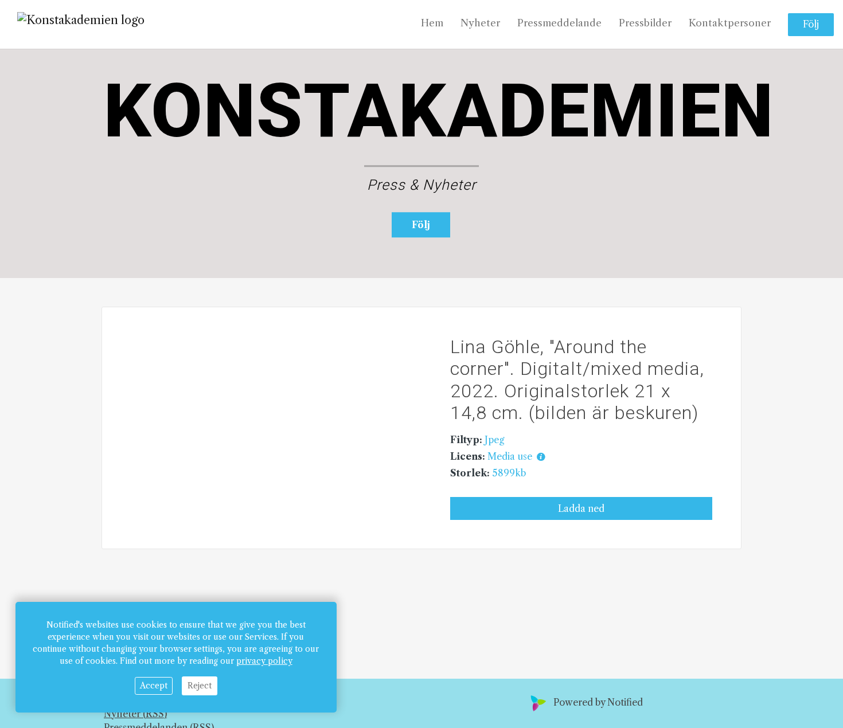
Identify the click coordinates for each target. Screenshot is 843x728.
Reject (200, 685)
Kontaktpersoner (730, 23)
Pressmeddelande (559, 23)
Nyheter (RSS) (135, 713)
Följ (811, 24)
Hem (432, 23)
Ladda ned (581, 508)
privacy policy (264, 661)
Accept (153, 685)
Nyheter (480, 23)
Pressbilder (645, 23)
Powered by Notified (598, 702)
